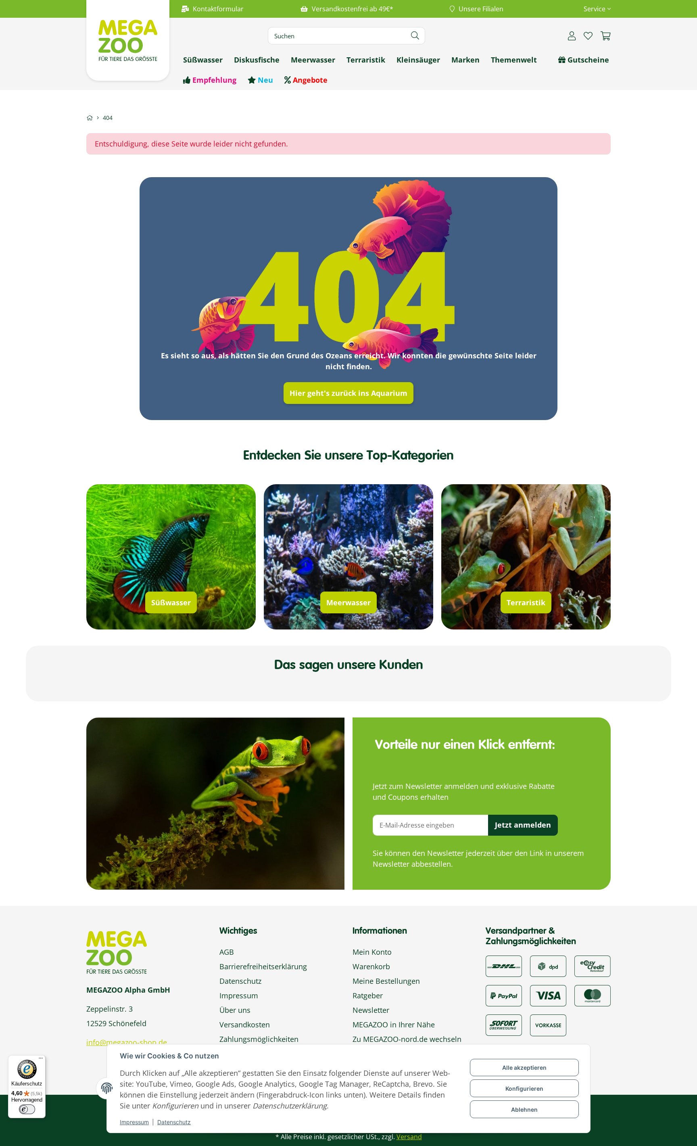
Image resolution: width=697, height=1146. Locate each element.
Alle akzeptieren (524, 1067)
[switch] (27, 1109)
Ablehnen (524, 1109)
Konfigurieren (524, 1088)
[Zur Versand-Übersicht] (504, 965)
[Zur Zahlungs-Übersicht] (592, 965)
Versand (409, 1136)
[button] (594, 9)
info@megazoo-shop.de (126, 1042)
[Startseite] (89, 117)
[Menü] (41, 1060)
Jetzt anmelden (523, 825)
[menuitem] (202, 60)
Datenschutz (174, 1122)
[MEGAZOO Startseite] (127, 39)
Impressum (134, 1122)
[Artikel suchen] (415, 35)
